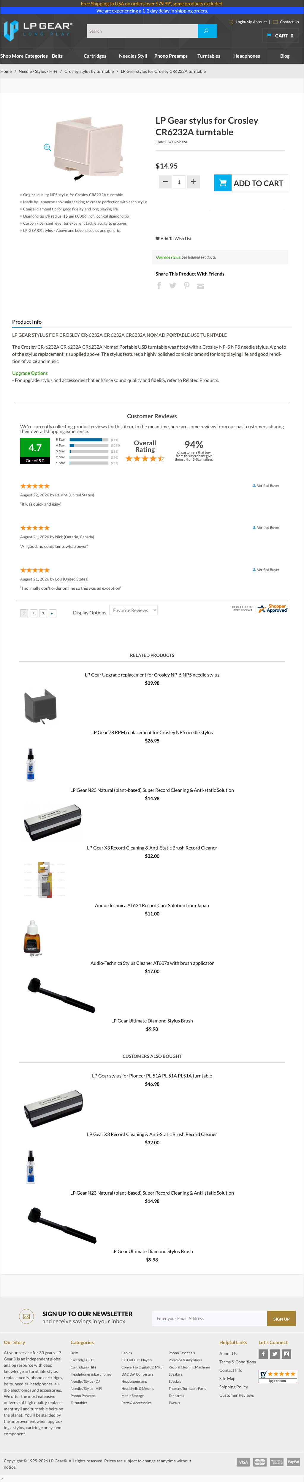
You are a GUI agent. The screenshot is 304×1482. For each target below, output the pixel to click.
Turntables (208, 56)
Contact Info (231, 1370)
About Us (228, 1353)
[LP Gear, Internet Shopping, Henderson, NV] (234, 1409)
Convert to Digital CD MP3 (141, 1367)
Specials (175, 1381)
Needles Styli (133, 56)
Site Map (227, 1378)
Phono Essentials (182, 1353)
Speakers (176, 1374)
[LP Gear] (38, 31)
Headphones (246, 56)
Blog (284, 56)
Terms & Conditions (237, 1361)
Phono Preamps (171, 56)
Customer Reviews (236, 1395)
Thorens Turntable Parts (187, 1388)
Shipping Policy (233, 1386)
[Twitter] (275, 1354)
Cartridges (95, 56)
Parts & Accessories (136, 1403)
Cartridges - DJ (82, 1360)
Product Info (27, 322)
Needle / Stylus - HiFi (38, 71)
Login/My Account (251, 21)
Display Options (89, 612)
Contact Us (289, 21)
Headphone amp (134, 1381)
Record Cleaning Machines (189, 1367)
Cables (126, 1353)
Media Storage (132, 1395)
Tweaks (174, 1403)
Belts (57, 56)
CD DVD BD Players (136, 1360)
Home (6, 71)
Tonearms (176, 1395)
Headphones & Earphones (91, 1374)
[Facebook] (263, 1354)
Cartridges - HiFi (83, 1367)
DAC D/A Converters (137, 1374)
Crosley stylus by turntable (89, 71)
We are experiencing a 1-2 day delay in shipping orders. (152, 10)
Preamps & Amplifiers (185, 1360)
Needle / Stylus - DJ (85, 1381)
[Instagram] (286, 1354)
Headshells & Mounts (137, 1388)
